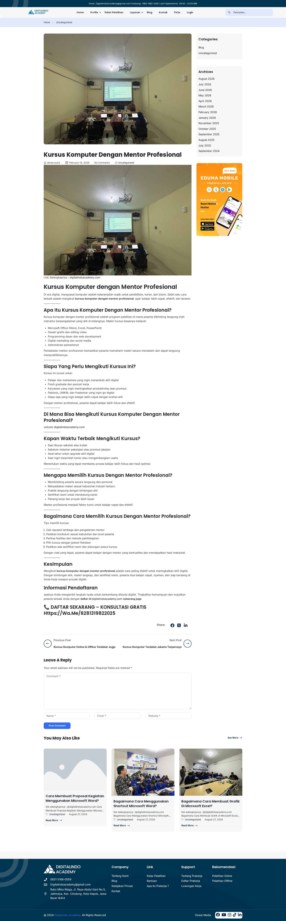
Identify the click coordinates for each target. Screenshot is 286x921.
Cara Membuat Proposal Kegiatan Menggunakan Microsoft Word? (75, 798)
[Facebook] (172, 625)
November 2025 (208, 123)
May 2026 (204, 95)
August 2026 (206, 78)
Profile (94, 12)
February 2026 (207, 112)
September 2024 (208, 151)
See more (233, 737)
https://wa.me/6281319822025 (80, 613)
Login (190, 12)
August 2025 (206, 140)
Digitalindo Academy (67, 915)
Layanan (135, 12)
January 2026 (207, 117)
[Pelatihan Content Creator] (38, 12)
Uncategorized (64, 22)
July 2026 (204, 84)
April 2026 (205, 101)
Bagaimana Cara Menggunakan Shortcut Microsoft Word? (141, 803)
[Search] (229, 12)
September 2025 (208, 134)
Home (80, 12)
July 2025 (204, 145)
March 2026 (206, 106)
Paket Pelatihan (114, 12)
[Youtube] (224, 915)
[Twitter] (179, 625)
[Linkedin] (239, 915)
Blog (149, 12)
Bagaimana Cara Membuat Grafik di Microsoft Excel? (210, 803)
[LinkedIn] (185, 625)
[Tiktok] (234, 915)
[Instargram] (229, 915)
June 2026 (205, 90)
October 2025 (207, 128)
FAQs (177, 12)
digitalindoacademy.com (85, 277)
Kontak (163, 12)
